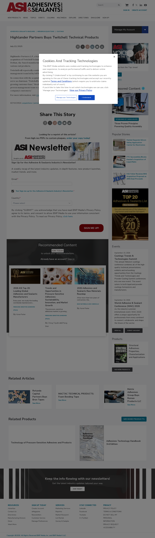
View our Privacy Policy (81, 90)
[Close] (114, 56)
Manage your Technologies (66, 97)
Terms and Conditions (61, 81)
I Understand (86, 97)
